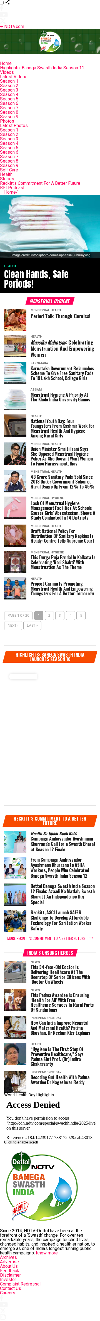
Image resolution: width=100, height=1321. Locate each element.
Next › (13, 625)
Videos (7, 72)
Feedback (9, 1270)
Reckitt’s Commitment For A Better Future (40, 183)
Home (6, 63)
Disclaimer (10, 1275)
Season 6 (9, 103)
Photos (7, 121)
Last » (32, 625)
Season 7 (9, 107)
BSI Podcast (12, 187)
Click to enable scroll (21, 1142)
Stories (7, 178)
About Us (9, 1266)
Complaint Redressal (20, 1284)
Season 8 (9, 112)
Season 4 (9, 94)
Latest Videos (14, 76)
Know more (47, 1253)
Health (6, 174)
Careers (7, 1292)
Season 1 (9, 81)
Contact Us (10, 1288)
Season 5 (9, 99)
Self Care (9, 170)
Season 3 (9, 90)
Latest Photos (14, 125)
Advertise (9, 1261)
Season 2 (9, 85)
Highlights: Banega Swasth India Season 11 (42, 67)
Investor (8, 1279)
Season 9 (9, 116)
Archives (8, 1257)
